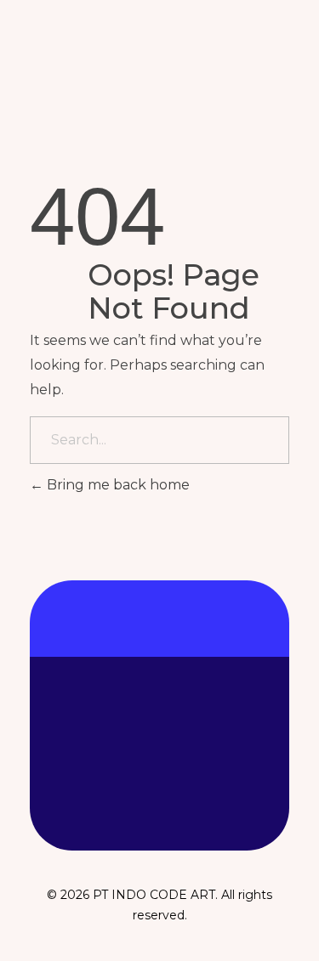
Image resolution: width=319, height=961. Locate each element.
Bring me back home (116, 485)
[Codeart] (116, 71)
